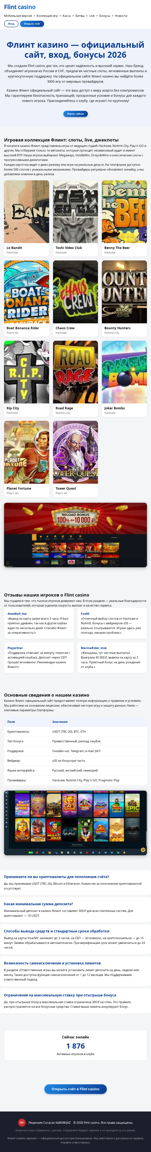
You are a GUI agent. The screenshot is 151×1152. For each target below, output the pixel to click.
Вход (11, 23)
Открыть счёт (32, 23)
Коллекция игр (47, 16)
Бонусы (104, 16)
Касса (67, 16)
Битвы (80, 16)
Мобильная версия (18, 16)
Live (92, 16)
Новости (121, 16)
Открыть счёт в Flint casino (75, 1089)
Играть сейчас (75, 113)
